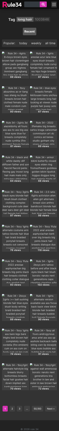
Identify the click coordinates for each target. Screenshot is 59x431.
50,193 (37, 408)
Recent (29, 31)
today (23, 43)
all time (50, 43)
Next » (51, 408)
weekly (36, 43)
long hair (25, 19)
